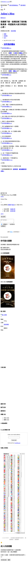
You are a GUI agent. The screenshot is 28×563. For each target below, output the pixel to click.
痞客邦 (10, 204)
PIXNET (7, 537)
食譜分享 (12, 209)
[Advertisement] (14, 350)
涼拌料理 (15, 169)
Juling (2, 196)
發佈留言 (3, 226)
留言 (13, 204)
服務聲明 (17, 539)
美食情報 (13, 31)
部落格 (5, 36)
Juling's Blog (7, 13)
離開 (9, 560)
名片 (5, 37)
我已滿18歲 (3, 560)
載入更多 (3, 216)
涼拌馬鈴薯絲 (9, 44)
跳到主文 (3, 17)
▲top (2, 213)
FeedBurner (17, 443)
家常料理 (12, 211)
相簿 (5, 34)
